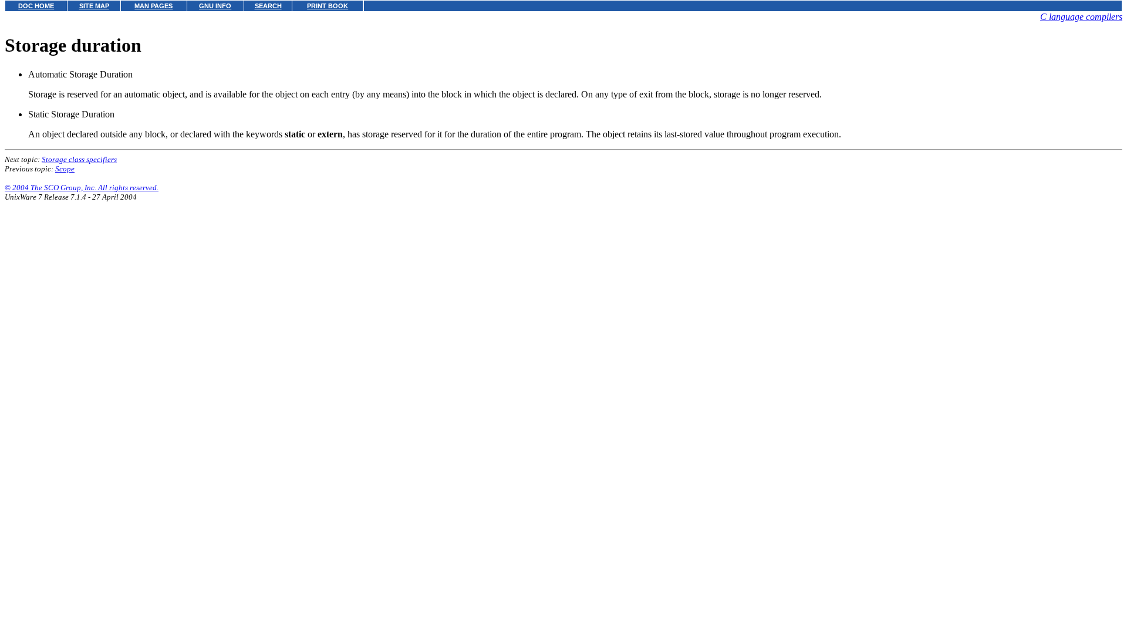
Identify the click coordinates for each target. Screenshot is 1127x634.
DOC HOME (36, 5)
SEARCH (268, 5)
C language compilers (1081, 17)
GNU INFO (215, 5)
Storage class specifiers (79, 159)
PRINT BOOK (327, 5)
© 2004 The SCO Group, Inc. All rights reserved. (81, 187)
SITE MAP (94, 5)
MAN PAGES (153, 5)
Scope (65, 168)
